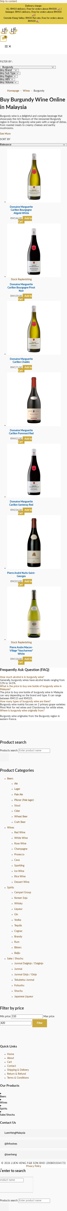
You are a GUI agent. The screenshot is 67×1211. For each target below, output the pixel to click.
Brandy (18, 936)
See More (5, 134)
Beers (10, 778)
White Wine (21, 838)
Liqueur (18, 909)
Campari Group (22, 892)
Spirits (10, 887)
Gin (16, 914)
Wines (10, 827)
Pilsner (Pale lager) (24, 800)
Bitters (17, 947)
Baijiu (17, 953)
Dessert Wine (21, 882)
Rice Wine (20, 876)
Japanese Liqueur (23, 996)
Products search (9, 750)
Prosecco (19, 854)
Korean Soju (21, 898)
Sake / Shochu (15, 958)
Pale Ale (18, 794)
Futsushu (19, 985)
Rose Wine (20, 843)
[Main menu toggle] (8, 47)
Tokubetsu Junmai (24, 980)
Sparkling (19, 865)
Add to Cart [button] (25, 220)
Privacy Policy (33, 1166)
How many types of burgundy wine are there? (25, 701)
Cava (17, 860)
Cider (17, 811)
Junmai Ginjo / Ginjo (25, 974)
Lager (17, 789)
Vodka (17, 920)
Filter (40, 1023)
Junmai (18, 969)
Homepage (13, 91)
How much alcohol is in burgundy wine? (22, 677)
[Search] (4, 757)
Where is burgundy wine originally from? (22, 710)
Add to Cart (25, 298)
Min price (5, 1016)
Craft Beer (20, 822)
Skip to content (8, 1)
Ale (16, 783)
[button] (33, 677)
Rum (16, 942)
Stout (17, 805)
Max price (48, 1016)
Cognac (18, 931)
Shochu (18, 991)
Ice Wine (19, 871)
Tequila (18, 925)
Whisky (18, 903)
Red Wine (19, 832)
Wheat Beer (21, 816)
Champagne (20, 849)
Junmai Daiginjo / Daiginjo (28, 963)
